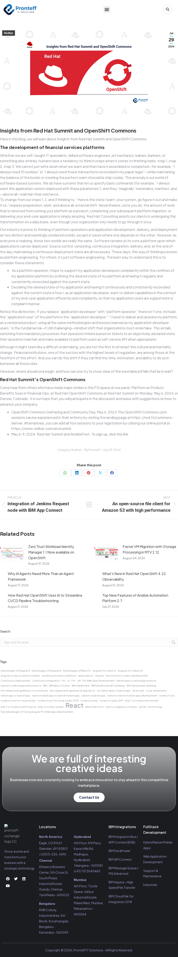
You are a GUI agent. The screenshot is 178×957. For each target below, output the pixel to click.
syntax (142, 706)
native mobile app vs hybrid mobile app (56, 695)
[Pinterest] (88, 473)
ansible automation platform (59, 675)
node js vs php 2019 (111, 700)
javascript (138, 690)
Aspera (99, 675)
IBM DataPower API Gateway (108, 685)
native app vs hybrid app (15, 695)
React (74, 705)
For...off (76, 680)
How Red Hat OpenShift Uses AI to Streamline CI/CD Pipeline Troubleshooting (45, 598)
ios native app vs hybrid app (113, 690)
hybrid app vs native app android (136, 680)
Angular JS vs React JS (130, 670)
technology (155, 706)
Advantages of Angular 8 (15, 670)
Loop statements (156, 690)
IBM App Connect (59, 685)
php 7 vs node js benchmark (141, 700)
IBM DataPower (81, 685)
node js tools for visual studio (18, 700)
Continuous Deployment (15, 680)
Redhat (8, 33)
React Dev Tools (94, 706)
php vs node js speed (51, 706)
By (92, 450)
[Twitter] (15, 878)
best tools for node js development (126, 675)
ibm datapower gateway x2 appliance (72, 690)
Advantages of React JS (77, 670)
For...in (66, 680)
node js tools (167, 695)
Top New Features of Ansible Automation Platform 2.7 (135, 598)
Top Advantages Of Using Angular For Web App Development (37, 711)
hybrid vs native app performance (21, 685)
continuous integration (46, 680)
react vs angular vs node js (121, 706)
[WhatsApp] (65, 473)
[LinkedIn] (76, 473)
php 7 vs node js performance (18, 706)
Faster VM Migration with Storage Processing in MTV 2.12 (149, 549)
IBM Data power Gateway (142, 685)
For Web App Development (98, 680)
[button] (106, 9)
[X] (100, 473)
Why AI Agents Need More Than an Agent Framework (41, 576)
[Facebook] (112, 473)
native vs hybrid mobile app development (132, 695)
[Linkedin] (23, 878)
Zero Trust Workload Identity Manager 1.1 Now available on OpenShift (51, 552)
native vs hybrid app (93, 695)
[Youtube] (7, 885)
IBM (45, 685)
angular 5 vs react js (104, 670)
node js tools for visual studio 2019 (58, 700)
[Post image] (12, 553)
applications (86, 675)
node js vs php (89, 700)
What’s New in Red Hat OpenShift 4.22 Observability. (134, 576)
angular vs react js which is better (20, 675)
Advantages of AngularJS (46, 670)
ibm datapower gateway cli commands (24, 690)
